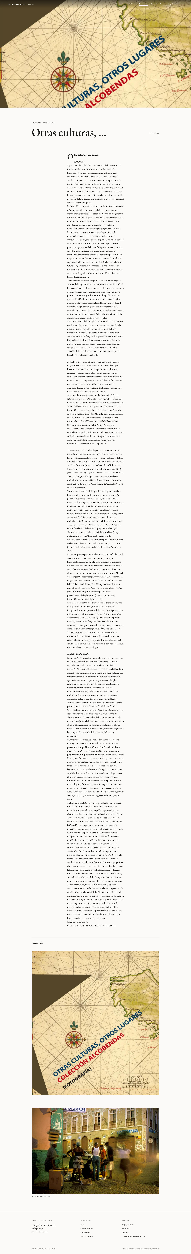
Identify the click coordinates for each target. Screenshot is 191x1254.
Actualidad (125, 1229)
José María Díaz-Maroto (21, 4)
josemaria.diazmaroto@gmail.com (133, 1236)
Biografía (171, 4)
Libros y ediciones (87, 1229)
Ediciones (132, 4)
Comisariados (143, 4)
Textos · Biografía (87, 1236)
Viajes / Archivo (127, 1225)
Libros (124, 4)
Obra (118, 4)
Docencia (154, 4)
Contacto (180, 4)
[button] (95, 1023)
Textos (162, 4)
